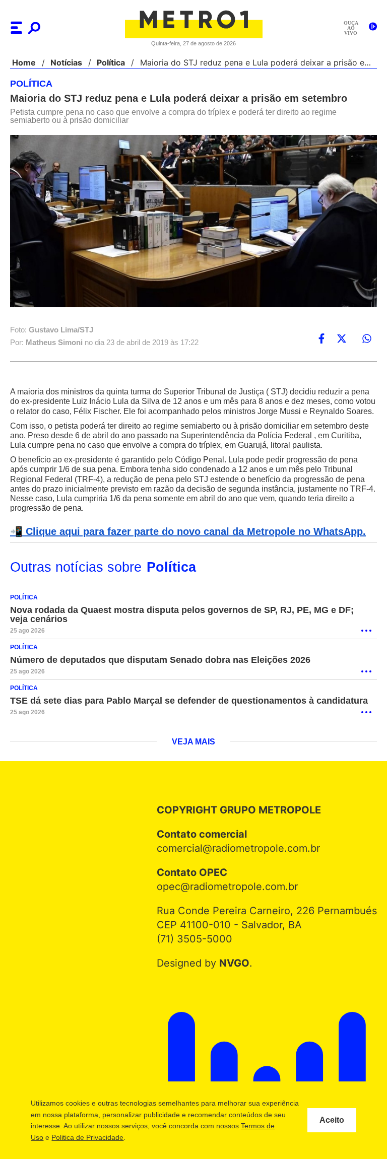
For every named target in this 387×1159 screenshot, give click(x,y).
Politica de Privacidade (147, 1137)
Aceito (331, 1120)
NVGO (236, 974)
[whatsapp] (367, 339)
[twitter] (342, 339)
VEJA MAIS (194, 752)
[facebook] (321, 339)
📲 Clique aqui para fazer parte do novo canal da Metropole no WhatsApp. (182, 542)
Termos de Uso (79, 1137)
